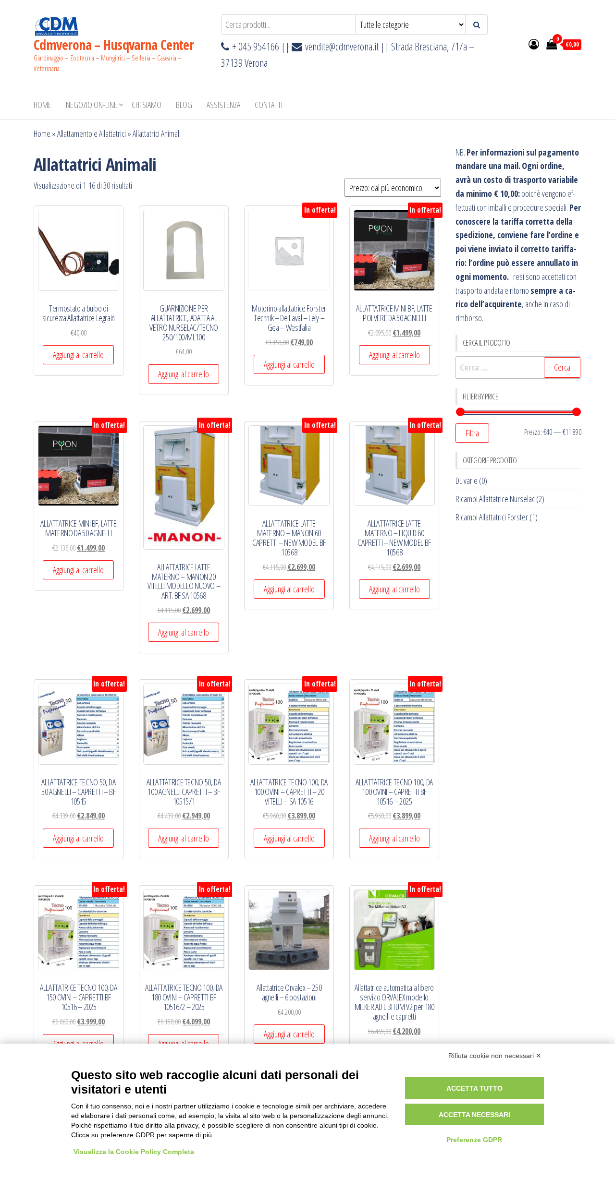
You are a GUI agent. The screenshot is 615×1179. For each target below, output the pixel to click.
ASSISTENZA (223, 104)
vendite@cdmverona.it (342, 46)
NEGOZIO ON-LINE (91, 104)
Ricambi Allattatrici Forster (491, 517)
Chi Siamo (146, 104)
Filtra (472, 433)
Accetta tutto (474, 1088)
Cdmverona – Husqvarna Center (114, 45)
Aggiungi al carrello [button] (78, 355)
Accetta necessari (474, 1115)
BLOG (184, 104)
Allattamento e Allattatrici (91, 133)
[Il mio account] (534, 43)
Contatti (269, 104)
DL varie (466, 480)
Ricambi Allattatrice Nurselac (495, 499)
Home (42, 104)
